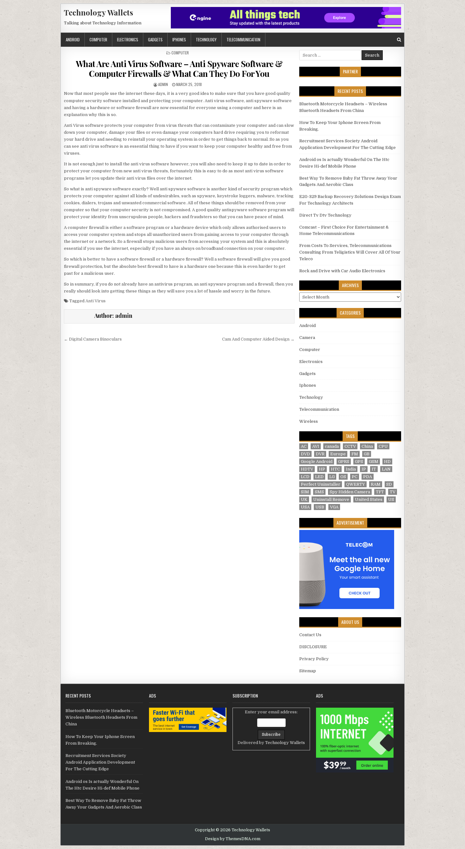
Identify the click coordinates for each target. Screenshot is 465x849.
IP (364, 469)
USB (319, 507)
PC (354, 476)
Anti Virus (95, 300)
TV (392, 491)
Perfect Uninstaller (320, 484)
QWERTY (355, 484)
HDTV (307, 469)
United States (368, 499)
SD (389, 484)
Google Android (316, 461)
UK (304, 499)
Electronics (127, 39)
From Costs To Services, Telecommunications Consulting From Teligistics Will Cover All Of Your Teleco (349, 252)
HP (322, 469)
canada (332, 446)
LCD (305, 476)
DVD (305, 454)
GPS (359, 461)
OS (343, 476)
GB (366, 454)
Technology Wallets (98, 12)
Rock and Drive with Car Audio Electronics (342, 270)
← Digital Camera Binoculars (93, 339)
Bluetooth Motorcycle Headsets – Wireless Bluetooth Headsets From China (101, 717)
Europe (338, 454)
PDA (367, 476)
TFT (380, 491)
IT (374, 469)
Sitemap (307, 670)
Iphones (179, 39)
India (351, 469)
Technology (206, 39)
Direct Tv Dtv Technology (325, 215)
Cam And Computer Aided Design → (258, 339)
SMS (319, 491)
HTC (335, 469)
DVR (320, 454)
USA (305, 507)
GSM (373, 461)
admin (163, 84)
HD (387, 461)
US (391, 499)
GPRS (343, 461)
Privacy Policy (314, 658)
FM (354, 454)
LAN (386, 469)
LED (319, 476)
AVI (315, 446)
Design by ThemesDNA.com (232, 839)
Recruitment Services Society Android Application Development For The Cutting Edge (100, 762)
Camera (307, 337)
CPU (383, 446)
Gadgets (155, 39)
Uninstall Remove (331, 499)
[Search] (399, 40)
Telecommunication (243, 39)
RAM (376, 484)
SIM (305, 491)
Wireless (308, 421)
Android (73, 39)
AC (304, 446)
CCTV (350, 446)
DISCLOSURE (313, 646)
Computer (98, 39)
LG (332, 476)
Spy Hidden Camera (350, 491)
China (367, 446)
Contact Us (310, 634)
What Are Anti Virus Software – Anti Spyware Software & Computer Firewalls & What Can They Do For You (179, 68)
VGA (334, 507)
